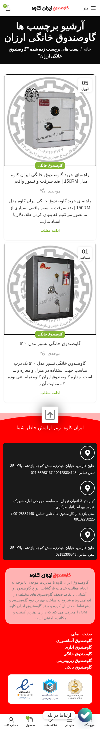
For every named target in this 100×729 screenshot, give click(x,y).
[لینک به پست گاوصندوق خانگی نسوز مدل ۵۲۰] (50, 289)
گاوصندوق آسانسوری (74, 640)
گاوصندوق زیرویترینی (74, 660)
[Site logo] (50, 7)
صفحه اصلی (81, 634)
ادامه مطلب (50, 230)
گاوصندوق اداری (78, 647)
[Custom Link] (85, 715)
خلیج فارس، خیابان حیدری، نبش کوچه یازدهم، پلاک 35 (52, 466)
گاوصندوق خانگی (50, 165)
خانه (87, 49)
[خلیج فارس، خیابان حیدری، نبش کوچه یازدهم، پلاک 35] (87, 453)
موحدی (54, 191)
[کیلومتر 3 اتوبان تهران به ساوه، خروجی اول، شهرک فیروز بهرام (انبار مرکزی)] (87, 488)
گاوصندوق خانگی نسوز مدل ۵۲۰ (50, 343)
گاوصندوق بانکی (78, 667)
